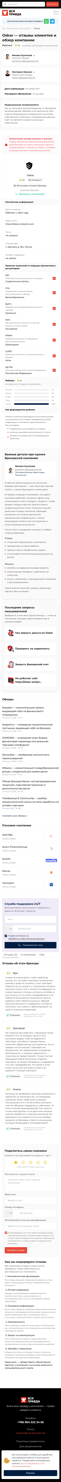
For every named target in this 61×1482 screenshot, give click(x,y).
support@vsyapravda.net (30, 1433)
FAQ (41, 954)
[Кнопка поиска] (5, 4)
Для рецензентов (30, 1446)
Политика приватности (30, 1441)
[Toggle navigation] (56, 13)
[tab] (10, 955)
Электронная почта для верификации (25, 1220)
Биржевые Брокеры (30, 190)
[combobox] (9, 928)
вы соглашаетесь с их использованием (28, 1465)
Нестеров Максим (22, 72)
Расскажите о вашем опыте (20, 1174)
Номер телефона (14, 1207)
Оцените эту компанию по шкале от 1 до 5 (27, 1155)
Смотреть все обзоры (14, 815)
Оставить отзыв (16, 1250)
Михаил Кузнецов (22, 55)
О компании (28, 954)
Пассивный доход (23, 472)
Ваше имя (10, 1194)
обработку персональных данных (26, 938)
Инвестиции (38, 472)
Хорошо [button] (30, 1473)
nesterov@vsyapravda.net (23, 78)
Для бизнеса (52, 4)
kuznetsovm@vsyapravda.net (25, 61)
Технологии (20, 475)
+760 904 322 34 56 (30, 1422)
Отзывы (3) (10, 954)
